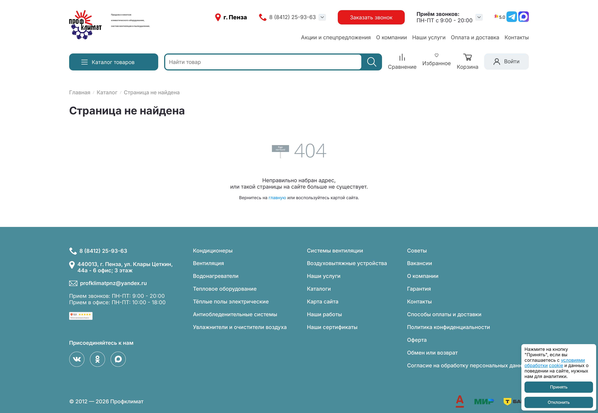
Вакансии (419, 263)
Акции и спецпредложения (336, 37)
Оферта (417, 340)
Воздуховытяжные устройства (347, 263)
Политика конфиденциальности (448, 327)
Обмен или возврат (432, 352)
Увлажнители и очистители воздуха (240, 327)
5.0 (502, 17)
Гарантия (419, 289)
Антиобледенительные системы (235, 314)
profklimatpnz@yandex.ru (113, 283)
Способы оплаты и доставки (444, 314)
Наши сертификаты (332, 327)
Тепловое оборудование (225, 289)
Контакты (517, 37)
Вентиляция (208, 263)
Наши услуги (429, 37)
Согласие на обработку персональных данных (468, 365)
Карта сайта (322, 301)
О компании (391, 37)
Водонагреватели (216, 276)
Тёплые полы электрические (231, 301)
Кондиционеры (213, 250)
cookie (556, 365)
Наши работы (324, 314)
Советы (417, 250)
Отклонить (559, 402)
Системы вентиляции (335, 250)
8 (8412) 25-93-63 (292, 17)
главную (277, 197)
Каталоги (319, 289)
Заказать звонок (371, 17)
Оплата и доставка (475, 37)
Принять (559, 387)
